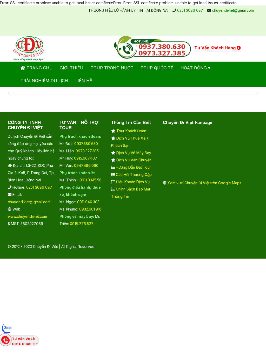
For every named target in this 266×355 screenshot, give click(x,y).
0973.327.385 (87, 151)
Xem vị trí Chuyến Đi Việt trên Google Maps (204, 183)
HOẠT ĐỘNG (194, 67)
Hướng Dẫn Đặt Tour (133, 167)
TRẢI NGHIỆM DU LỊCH (44, 80)
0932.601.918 (90, 209)
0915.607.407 (85, 158)
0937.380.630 (86, 143)
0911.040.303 (88, 202)
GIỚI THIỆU (71, 67)
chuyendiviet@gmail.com (29, 202)
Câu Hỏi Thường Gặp (134, 174)
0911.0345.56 (90, 180)
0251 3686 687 (190, 10)
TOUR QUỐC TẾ (157, 67)
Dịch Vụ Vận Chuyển (133, 160)
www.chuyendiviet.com (27, 216)
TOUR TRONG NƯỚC (112, 67)
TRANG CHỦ (38, 67)
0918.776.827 (82, 223)
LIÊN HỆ (83, 80)
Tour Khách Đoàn (131, 131)
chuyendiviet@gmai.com (233, 10)
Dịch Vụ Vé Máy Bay (133, 152)
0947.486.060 (86, 165)
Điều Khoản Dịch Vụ (133, 182)
